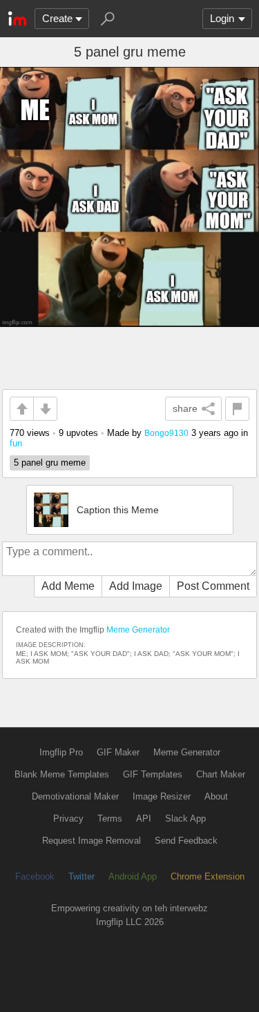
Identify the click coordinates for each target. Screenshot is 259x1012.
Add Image (135, 586)
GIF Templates (152, 774)
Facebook (35, 876)
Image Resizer (162, 796)
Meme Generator (138, 630)
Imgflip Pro (61, 752)
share (185, 408)
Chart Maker (220, 774)
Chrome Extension (207, 876)
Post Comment (213, 586)
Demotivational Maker (75, 796)
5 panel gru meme (50, 462)
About (216, 796)
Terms (109, 818)
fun (16, 443)
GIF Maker (118, 752)
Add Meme (68, 586)
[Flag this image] (237, 409)
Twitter (81, 876)
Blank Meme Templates (62, 774)
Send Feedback (186, 840)
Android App (132, 876)
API (143, 818)
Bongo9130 (166, 432)
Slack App (185, 818)
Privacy (68, 818)
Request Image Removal (91, 840)
